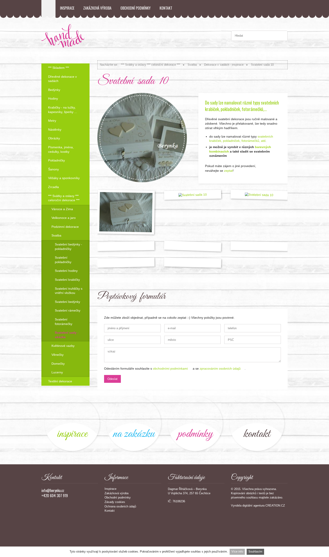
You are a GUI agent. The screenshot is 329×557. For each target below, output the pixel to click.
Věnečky (57, 354)
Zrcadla (53, 187)
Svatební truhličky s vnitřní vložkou (68, 291)
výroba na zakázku (133, 423)
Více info (237, 551)
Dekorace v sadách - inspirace (224, 64)
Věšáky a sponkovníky (64, 178)
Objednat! (275, 172)
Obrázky (54, 138)
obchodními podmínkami (170, 368)
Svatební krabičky (67, 279)
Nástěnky (54, 129)
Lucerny (57, 372)
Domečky (58, 363)
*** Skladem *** (58, 67)
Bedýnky (54, 90)
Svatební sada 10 (262, 64)
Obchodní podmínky (135, 8)
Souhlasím (255, 551)
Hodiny (53, 98)
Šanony (53, 169)
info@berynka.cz (52, 490)
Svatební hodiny (66, 270)
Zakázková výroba (97, 8)
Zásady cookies (115, 502)
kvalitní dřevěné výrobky (195, 423)
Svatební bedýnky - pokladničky (68, 247)
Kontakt (166, 8)
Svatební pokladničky (63, 260)
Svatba (192, 64)
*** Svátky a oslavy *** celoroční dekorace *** (150, 64)
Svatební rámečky (67, 310)
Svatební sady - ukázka (67, 335)
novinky (72, 423)
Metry (52, 120)
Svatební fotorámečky (63, 322)
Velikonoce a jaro (63, 218)
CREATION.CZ (275, 505)
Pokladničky (56, 160)
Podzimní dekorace (65, 226)
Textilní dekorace (60, 381)
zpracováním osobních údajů (220, 368)
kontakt (256, 423)
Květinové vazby (63, 346)
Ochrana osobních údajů (120, 506)
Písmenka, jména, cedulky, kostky (61, 149)
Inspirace (67, 8)
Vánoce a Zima (62, 209)
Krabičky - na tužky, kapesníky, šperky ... (62, 110)
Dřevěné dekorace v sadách (62, 79)
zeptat (228, 170)
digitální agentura (253, 505)
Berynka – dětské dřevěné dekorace (48, 9)
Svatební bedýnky (67, 302)
